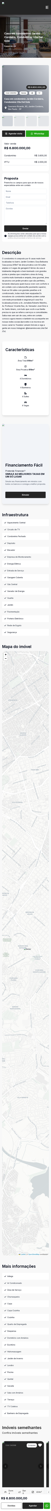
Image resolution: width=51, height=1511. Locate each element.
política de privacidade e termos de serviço (24, 238)
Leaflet (23, 1254)
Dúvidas (11, 1506)
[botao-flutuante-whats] (47, 1506)
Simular (25, 495)
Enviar (26, 228)
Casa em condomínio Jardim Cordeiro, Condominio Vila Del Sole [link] (20, 50)
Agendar (33, 1506)
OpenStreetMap (33, 1254)
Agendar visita (15, 133)
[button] (27, 951)
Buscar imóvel (10, 46)
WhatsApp (39, 133)
